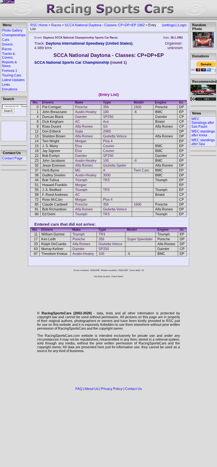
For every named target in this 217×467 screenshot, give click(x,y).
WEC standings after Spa (203, 142)
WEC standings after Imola (203, 133)
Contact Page (12, 158)
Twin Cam (141, 170)
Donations (9, 89)
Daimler (81, 117)
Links (6, 84)
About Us (92, 389)
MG (77, 170)
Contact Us (133, 389)
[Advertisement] (13, 130)
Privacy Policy (111, 389)
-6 (135, 112)
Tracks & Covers (8, 55)
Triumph (81, 180)
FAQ (78, 389)
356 (106, 107)
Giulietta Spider (114, 165)
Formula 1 (9, 70)
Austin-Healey (85, 112)
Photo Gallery (12, 30)
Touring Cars (11, 75)
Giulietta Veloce (115, 136)
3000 (107, 175)
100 (106, 112)
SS (105, 126)
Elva (78, 146)
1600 (137, 107)
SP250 (108, 117)
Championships (14, 35)
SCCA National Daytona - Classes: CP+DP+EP (108, 55)
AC (77, 121)
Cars (5, 39)
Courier (108, 146)
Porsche (81, 107)
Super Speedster (140, 239)
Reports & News (9, 64)
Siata (79, 131)
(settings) (169, 25)
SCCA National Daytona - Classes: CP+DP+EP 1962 (105, 25)
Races (56, 25)
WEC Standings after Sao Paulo (202, 122)
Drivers (7, 44)
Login (182, 25)
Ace (106, 121)
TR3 (106, 180)
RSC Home (39, 25)
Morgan (80, 141)
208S (107, 131)
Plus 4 (108, 141)
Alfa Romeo (84, 126)
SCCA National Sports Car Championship (71, 62)
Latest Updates (13, 80)
